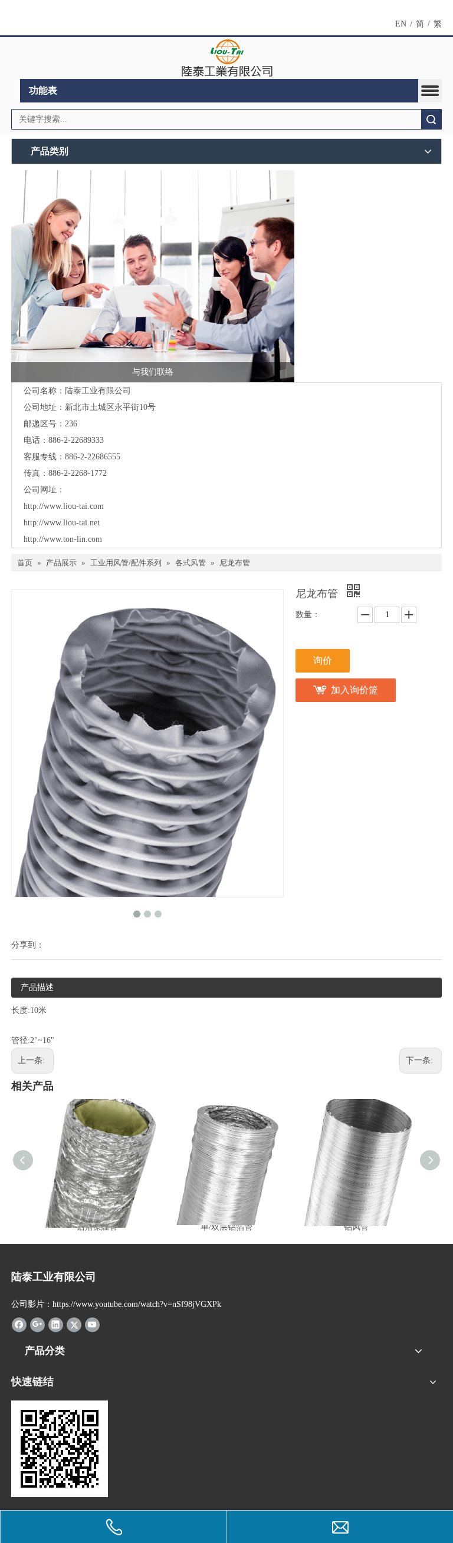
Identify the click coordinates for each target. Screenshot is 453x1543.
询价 (322, 660)
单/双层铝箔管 (226, 1227)
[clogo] (226, 58)
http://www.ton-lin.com (63, 539)
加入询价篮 (354, 690)
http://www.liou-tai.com (64, 506)
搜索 (431, 119)
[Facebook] (19, 1324)
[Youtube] (92, 1324)
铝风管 (356, 1227)
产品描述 (37, 987)
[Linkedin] (55, 1324)
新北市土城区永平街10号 (110, 407)
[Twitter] (74, 1324)
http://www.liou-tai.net (62, 522)
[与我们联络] (152, 276)
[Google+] (37, 1324)
